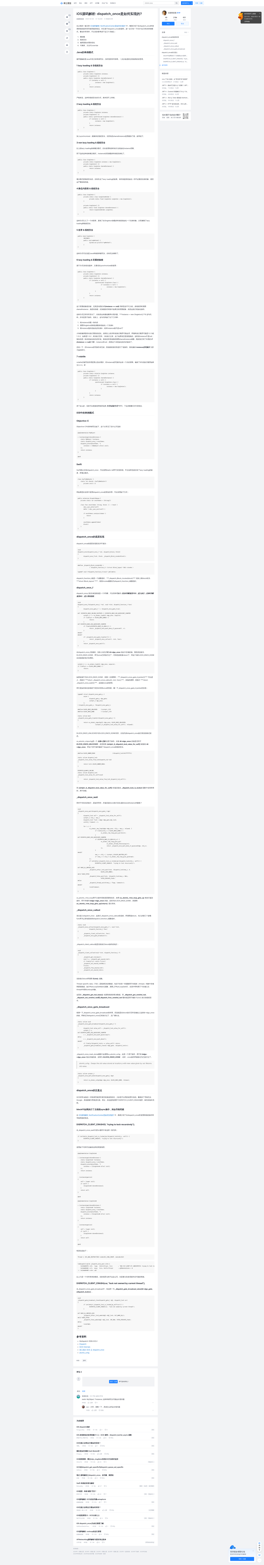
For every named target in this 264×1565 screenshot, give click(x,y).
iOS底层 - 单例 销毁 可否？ (86, 1491)
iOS (153, 1429)
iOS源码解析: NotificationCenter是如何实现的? (108, 26)
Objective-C (151, 1462)
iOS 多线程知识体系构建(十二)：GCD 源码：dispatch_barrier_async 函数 (104, 1435)
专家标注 (113, 3)
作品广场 (105, 3)
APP (91, 3)
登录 (198, 3)
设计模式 (151, 1486)
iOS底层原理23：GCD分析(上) (88, 1515)
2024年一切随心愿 (78, 1551)
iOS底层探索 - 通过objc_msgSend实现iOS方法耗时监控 (97, 1459)
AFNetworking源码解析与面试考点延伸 (91, 1539)
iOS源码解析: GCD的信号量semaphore (91, 1499)
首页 (75, 3)
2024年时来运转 (77, 1553)
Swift (145, 1486)
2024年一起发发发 (124, 1551)
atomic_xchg (84, 1353)
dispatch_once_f (168, 40)
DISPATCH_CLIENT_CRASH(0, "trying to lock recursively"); (176, 59)
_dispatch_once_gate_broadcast (174, 49)
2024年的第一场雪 (100, 1553)
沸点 (80, 3)
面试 (141, 1486)
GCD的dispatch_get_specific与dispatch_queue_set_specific (100, 1467)
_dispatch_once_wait (170, 43)
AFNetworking (150, 1542)
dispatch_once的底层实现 (170, 37)
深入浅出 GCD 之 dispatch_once (91, 1350)
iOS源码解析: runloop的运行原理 (89, 1531)
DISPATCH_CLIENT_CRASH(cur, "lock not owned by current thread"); (176, 61)
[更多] (259, 1560)
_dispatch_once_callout (171, 46)
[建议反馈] (259, 1555)
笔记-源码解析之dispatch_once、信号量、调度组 (95, 1475)
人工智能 (151, 1510)
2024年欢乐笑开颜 (89, 1553)
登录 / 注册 (113, 1381)
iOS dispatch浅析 (83, 1427)
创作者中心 (185, 3)
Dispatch (82, 1344)
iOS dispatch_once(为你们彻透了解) (90, 1523)
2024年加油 (143, 1551)
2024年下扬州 (135, 1551)
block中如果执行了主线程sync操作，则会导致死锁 (176, 55)
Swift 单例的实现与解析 (85, 1483)
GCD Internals (84, 1347)
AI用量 (97, 3)
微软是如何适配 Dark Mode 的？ (89, 1451)
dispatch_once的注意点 (169, 52)
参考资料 (165, 65)
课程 (85, 3)
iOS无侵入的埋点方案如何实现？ (89, 1443)
